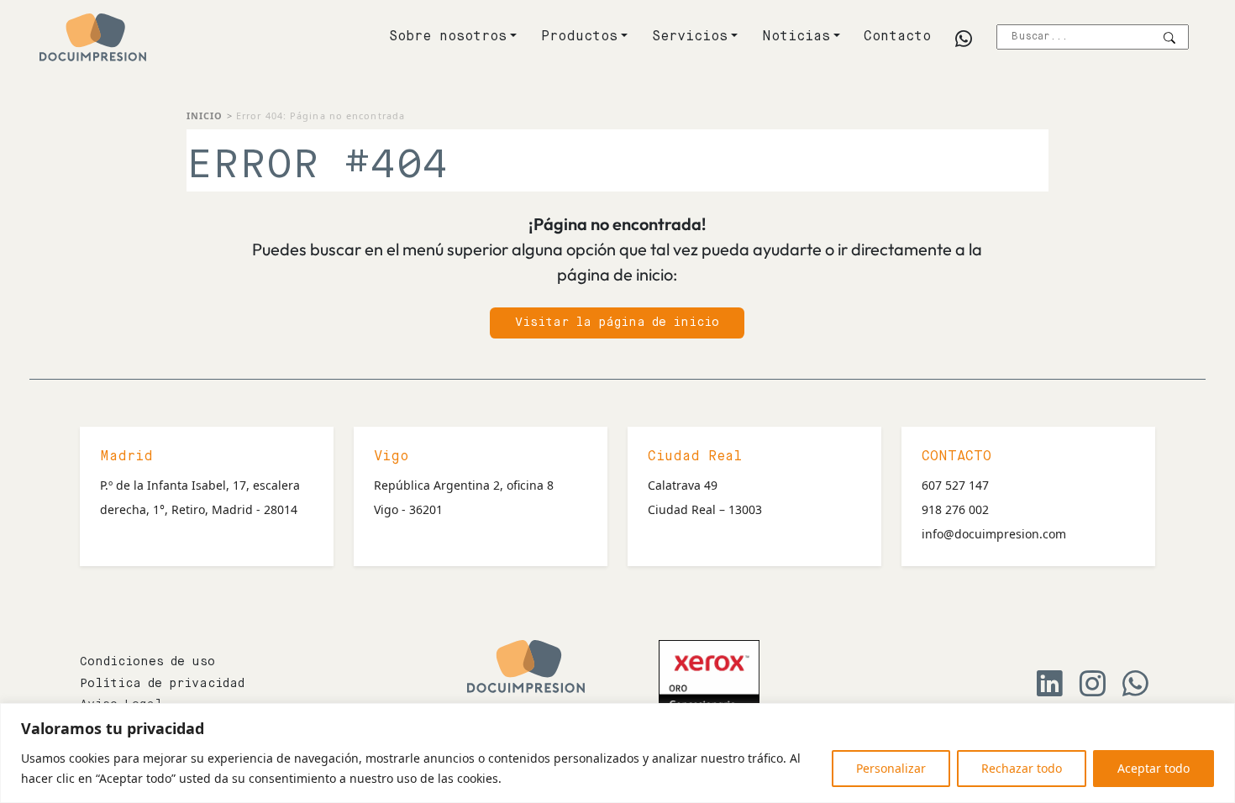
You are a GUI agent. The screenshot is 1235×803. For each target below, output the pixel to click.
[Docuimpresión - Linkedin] (1050, 688)
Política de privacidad (162, 684)
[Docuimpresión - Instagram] (1093, 688)
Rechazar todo (1021, 768)
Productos (579, 37)
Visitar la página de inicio (617, 322)
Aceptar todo (1153, 768)
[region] (617, 753)
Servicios (690, 37)
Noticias (796, 37)
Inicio (205, 115)
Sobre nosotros (448, 37)
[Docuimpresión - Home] (92, 37)
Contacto (897, 37)
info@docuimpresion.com (994, 534)
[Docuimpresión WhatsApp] (964, 40)
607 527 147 (955, 485)
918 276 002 (955, 509)
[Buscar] (1169, 38)
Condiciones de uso (147, 662)
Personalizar (891, 768)
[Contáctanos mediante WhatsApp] (1135, 688)
